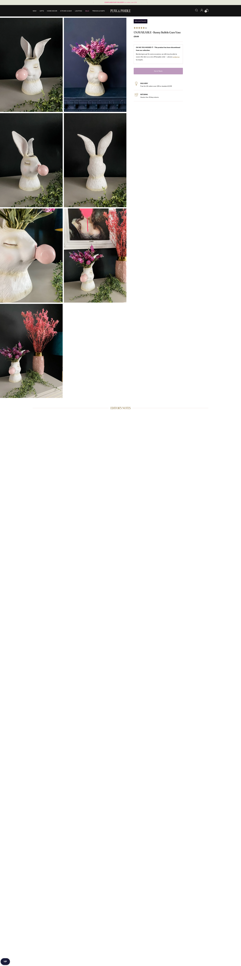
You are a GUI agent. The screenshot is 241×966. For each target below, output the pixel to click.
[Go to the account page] (201, 10)
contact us (176, 57)
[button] (158, 28)
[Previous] (93, 2)
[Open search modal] (196, 10)
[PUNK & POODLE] (120, 10)
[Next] (147, 2)
